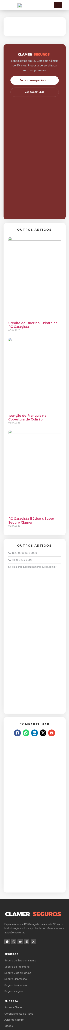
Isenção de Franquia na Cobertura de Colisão (27, 417)
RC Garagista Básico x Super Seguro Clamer (31, 520)
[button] (58, 5)
